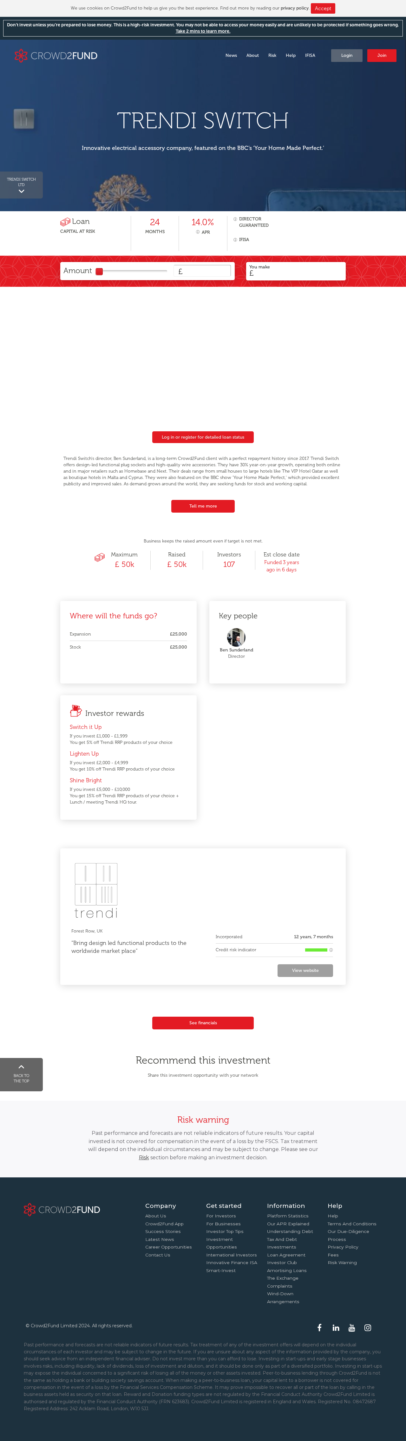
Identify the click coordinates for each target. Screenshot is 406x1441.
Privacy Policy (343, 1246)
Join (381, 55)
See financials (203, 1023)
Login (346, 55)
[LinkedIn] (337, 1327)
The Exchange (282, 1278)
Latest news (159, 1239)
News (231, 55)
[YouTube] (353, 1327)
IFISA (310, 55)
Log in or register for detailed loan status (203, 437)
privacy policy (295, 8)
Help (291, 55)
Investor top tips (225, 1231)
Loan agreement (286, 1254)
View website (305, 970)
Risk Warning (342, 1262)
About (252, 55)
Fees (333, 1254)
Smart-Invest (221, 1270)
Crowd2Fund (56, 55)
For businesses (223, 1223)
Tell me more (203, 506)
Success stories (163, 1231)
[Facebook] (321, 1327)
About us (155, 1215)
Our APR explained (288, 1223)
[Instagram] (368, 1327)
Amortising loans (287, 1270)
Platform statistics (288, 1215)
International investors (231, 1254)
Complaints (279, 1286)
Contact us (157, 1254)
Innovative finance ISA (231, 1262)
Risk (272, 55)
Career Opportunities (168, 1246)
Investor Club (282, 1262)
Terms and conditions (352, 1223)
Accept (323, 8)
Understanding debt (290, 1231)
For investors (221, 1215)
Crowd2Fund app (164, 1223)
